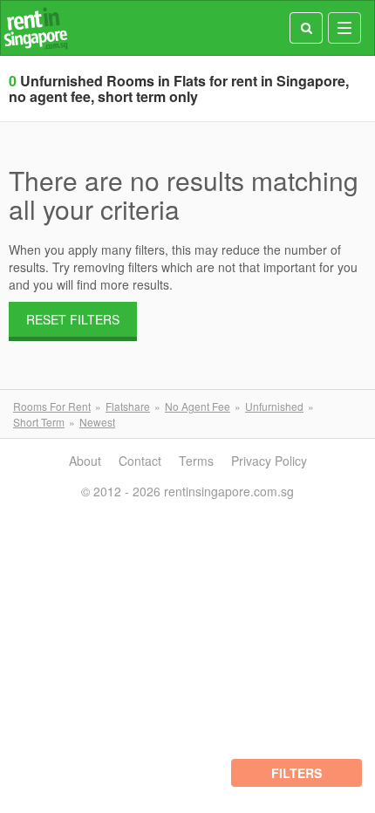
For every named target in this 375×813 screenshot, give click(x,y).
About (85, 460)
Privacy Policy (269, 460)
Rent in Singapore (36, 28)
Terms (196, 460)
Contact (140, 460)
